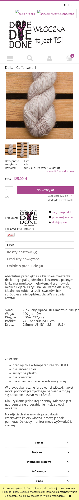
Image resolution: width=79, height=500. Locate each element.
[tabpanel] (39, 350)
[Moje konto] (49, 58)
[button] (10, 58)
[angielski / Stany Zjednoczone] (55, 13)
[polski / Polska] (25, 13)
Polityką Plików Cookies (15, 491)
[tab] (39, 245)
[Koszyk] (69, 58)
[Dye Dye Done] (29, 217)
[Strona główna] (39, 33)
